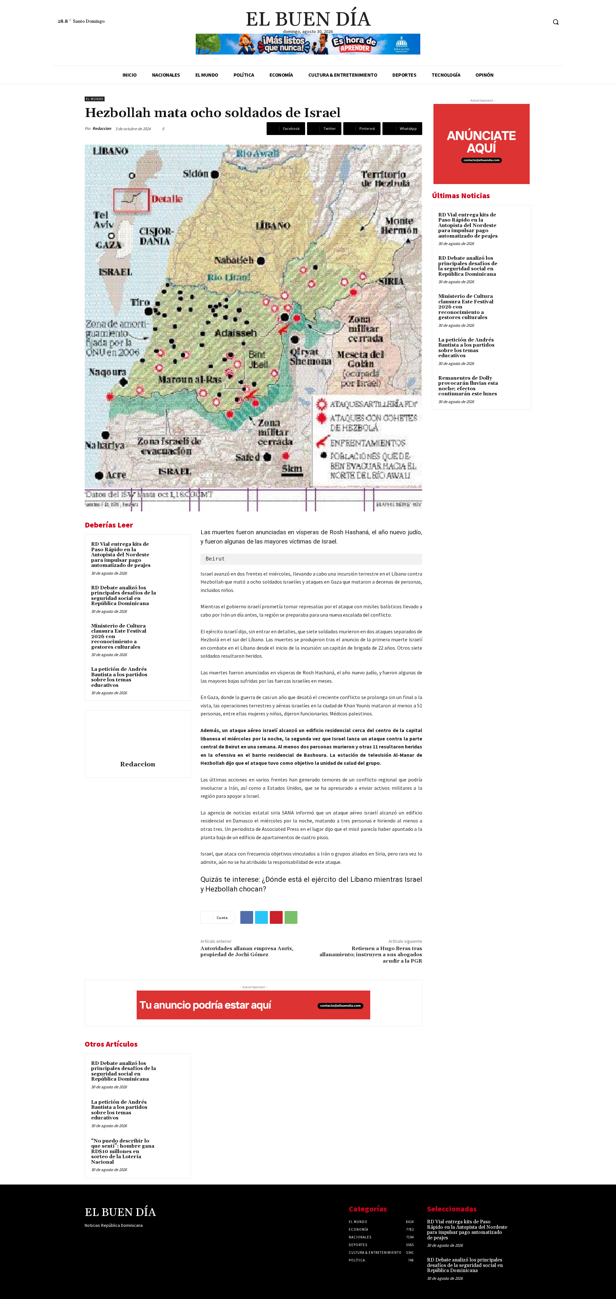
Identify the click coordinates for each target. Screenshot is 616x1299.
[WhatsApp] (291, 917)
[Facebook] (518, 22)
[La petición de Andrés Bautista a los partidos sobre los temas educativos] (172, 678)
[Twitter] (542, 22)
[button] (555, 22)
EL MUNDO (94, 99)
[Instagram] (530, 22)
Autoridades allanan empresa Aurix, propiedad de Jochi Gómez (247, 951)
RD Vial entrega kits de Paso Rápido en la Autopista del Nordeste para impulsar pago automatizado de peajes (120, 555)
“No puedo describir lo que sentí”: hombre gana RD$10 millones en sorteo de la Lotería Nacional (122, 1151)
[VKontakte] (123, 1238)
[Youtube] (134, 1238)
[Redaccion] (137, 736)
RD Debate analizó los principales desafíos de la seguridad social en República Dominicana (123, 596)
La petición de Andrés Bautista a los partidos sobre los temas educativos (119, 677)
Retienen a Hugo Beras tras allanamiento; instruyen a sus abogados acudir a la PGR (371, 954)
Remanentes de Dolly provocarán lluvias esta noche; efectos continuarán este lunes (468, 386)
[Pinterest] (276, 917)
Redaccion (101, 128)
